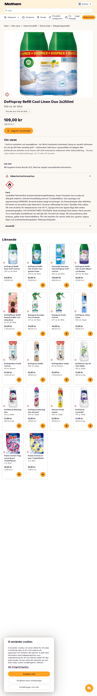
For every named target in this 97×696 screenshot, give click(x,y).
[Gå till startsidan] (13, 4)
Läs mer (8, 164)
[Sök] (6, 10)
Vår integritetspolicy (18, 667)
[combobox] (50, 10)
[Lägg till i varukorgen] (19, 285)
